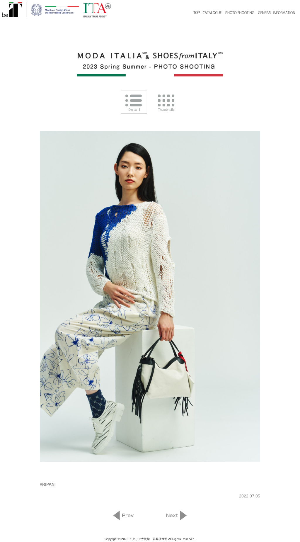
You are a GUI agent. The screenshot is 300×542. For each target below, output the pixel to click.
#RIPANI (48, 484)
